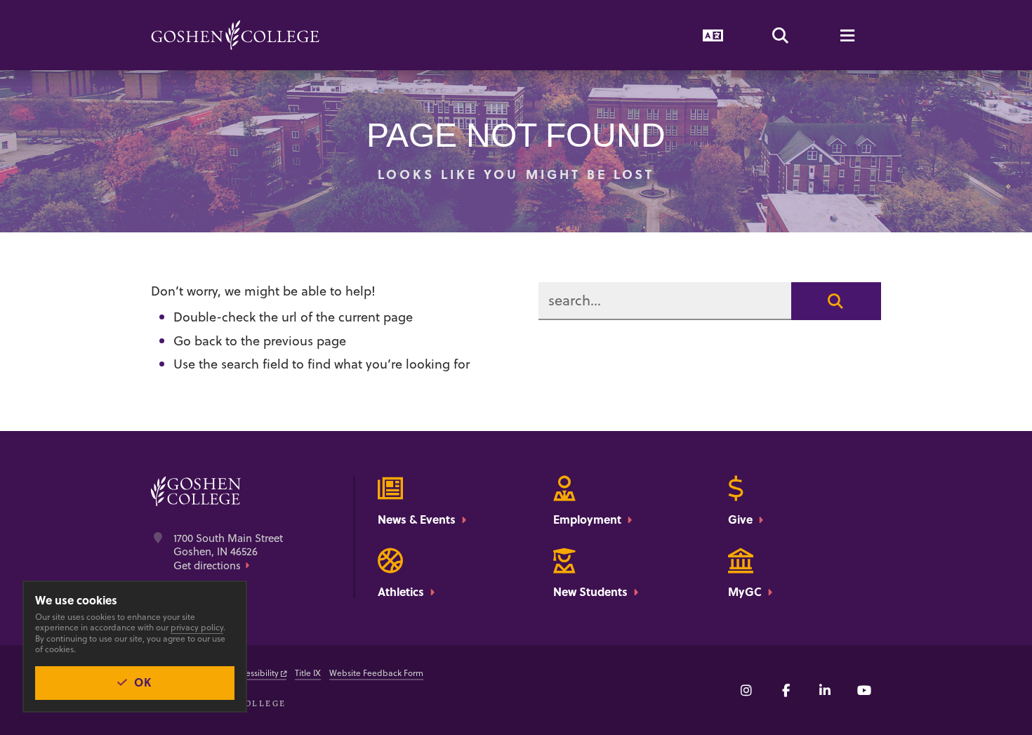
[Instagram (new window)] (746, 690)
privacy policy (197, 627)
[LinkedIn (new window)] (825, 690)
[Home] (235, 35)
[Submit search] (836, 301)
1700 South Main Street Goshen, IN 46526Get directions (228, 552)
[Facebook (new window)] (785, 690)
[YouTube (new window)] (864, 690)
